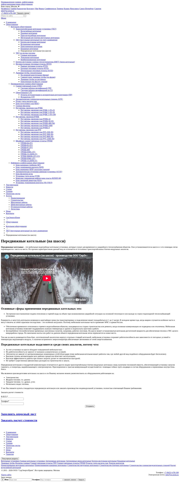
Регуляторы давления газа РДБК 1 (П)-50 (38, 112)
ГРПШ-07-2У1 (27, 147)
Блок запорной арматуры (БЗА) (29, 180)
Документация (12, 185)
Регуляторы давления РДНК (27, 117)
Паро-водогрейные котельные (33, 35)
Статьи (9, 189)
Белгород (30, 9)
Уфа (36, 9)
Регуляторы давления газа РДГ (28, 130)
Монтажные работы (19, 202)
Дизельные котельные (30, 57)
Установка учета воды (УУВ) (28, 176)
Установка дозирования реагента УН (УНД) (34, 183)
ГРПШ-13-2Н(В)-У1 (29, 161)
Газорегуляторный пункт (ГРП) (29, 86)
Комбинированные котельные (33, 60)
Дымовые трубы (8, 463)
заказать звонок (70, 480)
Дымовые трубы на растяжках (33, 79)
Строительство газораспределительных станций (149, 465)
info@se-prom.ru (7, 11)
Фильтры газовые (22, 463)
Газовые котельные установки (32, 461)
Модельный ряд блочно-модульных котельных (40, 38)
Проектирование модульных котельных (17, 465)
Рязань (41, 9)
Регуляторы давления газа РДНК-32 (35, 119)
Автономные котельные (55, 461)
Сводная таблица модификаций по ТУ (37, 90)
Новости (9, 187)
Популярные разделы (10, 459)
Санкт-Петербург (86, 9)
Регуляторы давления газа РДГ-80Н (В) (37, 136)
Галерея (9, 191)
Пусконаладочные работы (21, 207)
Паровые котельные (29, 33)
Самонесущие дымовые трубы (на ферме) (38, 77)
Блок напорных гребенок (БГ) (28, 165)
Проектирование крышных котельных (51, 465)
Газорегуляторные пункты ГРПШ (71, 463)
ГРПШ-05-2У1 (27, 145)
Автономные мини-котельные (78, 461)
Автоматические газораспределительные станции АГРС (39, 99)
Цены (8, 211)
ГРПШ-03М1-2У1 (28, 158)
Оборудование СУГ (24, 93)
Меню (3, 18)
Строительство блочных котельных (114, 465)
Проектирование (18, 198)
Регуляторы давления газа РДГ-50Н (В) (37, 134)
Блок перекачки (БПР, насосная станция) (33, 169)
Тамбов (13, 9)
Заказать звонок (23, 13)
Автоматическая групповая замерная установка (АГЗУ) (39, 172)
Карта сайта (6, 475)
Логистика (15, 209)
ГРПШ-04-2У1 (27, 143)
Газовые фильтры (23, 106)
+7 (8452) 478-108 (8, 13)
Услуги (9, 196)
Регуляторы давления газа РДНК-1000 (36, 125)
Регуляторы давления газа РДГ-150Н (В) (37, 139)
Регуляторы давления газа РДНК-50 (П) (37, 121)
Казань (67, 9)
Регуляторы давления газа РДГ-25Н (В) (37, 132)
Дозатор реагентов (116, 463)
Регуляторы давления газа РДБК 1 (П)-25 (38, 110)
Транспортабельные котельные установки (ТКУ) (36, 29)
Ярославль (74, 9)
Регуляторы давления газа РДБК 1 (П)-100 (38, 114)
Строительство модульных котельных (83, 465)
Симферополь (50, 9)
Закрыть (81, 480)
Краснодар (21, 9)
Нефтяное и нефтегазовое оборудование (27, 163)
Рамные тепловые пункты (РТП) (34, 66)
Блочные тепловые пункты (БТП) (35, 68)
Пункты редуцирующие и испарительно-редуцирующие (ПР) (46, 95)
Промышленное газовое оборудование (27, 84)
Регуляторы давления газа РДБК (29, 108)
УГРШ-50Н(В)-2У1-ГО (30, 156)
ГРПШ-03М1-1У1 (28, 152)
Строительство (17, 200)
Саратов (97, 9)
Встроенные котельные (30, 44)
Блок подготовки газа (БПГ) (27, 104)
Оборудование (12, 24)
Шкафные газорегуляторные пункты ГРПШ (34, 141)
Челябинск (5, 9)
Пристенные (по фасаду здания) (34, 82)
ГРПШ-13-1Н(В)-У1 (29, 154)
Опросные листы (13, 194)
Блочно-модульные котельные (33, 42)
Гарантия (10, 454)
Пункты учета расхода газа (97, 463)
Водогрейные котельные (31, 31)
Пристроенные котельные (31, 46)
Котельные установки (10, 461)
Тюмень (60, 9)
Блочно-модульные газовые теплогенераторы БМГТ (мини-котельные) (45, 62)
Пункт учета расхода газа (26, 101)
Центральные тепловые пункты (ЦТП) (37, 71)
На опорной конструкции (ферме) (35, 75)
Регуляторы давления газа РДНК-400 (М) (38, 123)
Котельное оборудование (21, 27)
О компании (11, 22)
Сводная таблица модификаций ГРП (36, 88)
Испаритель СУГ (28, 97)
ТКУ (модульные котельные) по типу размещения (36, 40)
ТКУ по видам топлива (25, 53)
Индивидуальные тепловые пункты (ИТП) (34, 64)
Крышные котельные (29, 49)
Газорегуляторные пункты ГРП (43, 463)
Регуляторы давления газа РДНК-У (35, 128)
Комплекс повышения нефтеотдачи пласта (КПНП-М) (38, 178)
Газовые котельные (29, 55)
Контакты (10, 213)
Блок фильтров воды (24, 174)
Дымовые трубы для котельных (29, 73)
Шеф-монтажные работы (21, 205)
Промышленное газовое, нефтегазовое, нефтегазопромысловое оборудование (17, 3)
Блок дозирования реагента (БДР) (30, 167)
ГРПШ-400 (25, 150)
